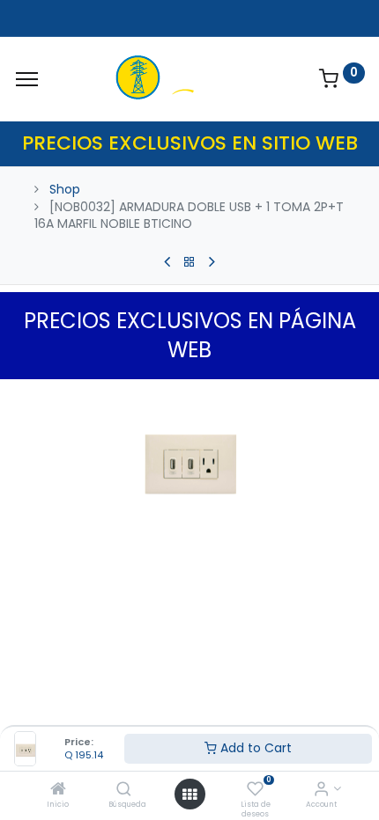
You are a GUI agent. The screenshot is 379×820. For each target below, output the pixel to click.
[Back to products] (189, 262)
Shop (64, 189)
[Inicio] (58, 790)
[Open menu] (189, 794)
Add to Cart (254, 748)
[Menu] (27, 79)
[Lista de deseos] (255, 790)
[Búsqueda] (123, 790)
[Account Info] (321, 790)
